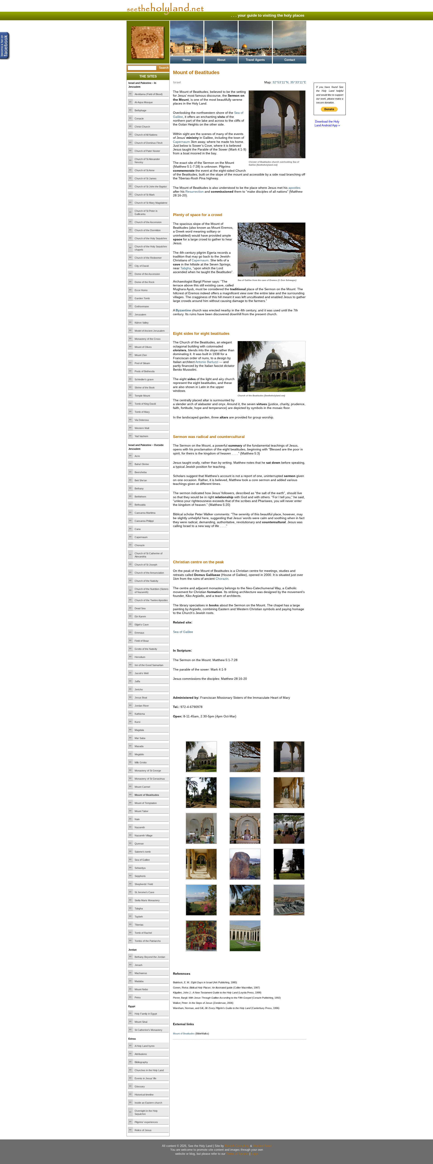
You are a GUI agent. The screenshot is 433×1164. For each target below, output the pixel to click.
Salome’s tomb (143, 851)
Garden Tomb (142, 298)
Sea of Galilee (142, 859)
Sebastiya (140, 868)
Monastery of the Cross (148, 339)
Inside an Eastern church (148, 1102)
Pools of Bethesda (144, 371)
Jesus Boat (141, 697)
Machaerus (141, 973)
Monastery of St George (148, 770)
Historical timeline (144, 1094)
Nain (137, 819)
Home (187, 60)
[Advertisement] (226, 549)
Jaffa (137, 681)
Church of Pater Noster (147, 151)
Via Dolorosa (142, 420)
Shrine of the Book (145, 387)
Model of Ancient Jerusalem (150, 330)
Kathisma (140, 713)
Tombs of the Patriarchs (148, 941)
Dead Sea (140, 608)
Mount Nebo (141, 989)
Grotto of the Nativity (146, 649)
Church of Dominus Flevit (148, 143)
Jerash (138, 965)
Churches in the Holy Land (149, 1070)
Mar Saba (140, 738)
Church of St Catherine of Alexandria (148, 555)
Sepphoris (140, 876)
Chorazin (140, 545)
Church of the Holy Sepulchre (151, 238)
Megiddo (139, 754)
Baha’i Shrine (142, 464)
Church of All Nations (146, 134)
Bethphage (140, 110)
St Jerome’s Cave (144, 892)
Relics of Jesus (143, 1130)
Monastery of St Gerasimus (150, 778)
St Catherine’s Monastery (148, 1030)
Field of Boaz (142, 640)
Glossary (140, 1086)
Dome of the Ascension (147, 274)
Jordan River (142, 705)
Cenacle (139, 118)
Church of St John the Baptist (151, 186)
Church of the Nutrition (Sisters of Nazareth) (151, 590)
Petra (137, 997)
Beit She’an (141, 480)
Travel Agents (255, 60)
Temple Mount (142, 395)
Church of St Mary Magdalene (151, 202)
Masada (139, 746)
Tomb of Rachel (143, 932)
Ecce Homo (141, 290)
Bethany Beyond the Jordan (150, 957)
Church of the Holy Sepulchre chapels (151, 248)
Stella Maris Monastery (147, 900)
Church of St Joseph (146, 564)
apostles (294, 187)
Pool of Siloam (142, 363)
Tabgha (139, 908)
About (221, 60)
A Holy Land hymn (144, 1046)
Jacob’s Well (141, 673)
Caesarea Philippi (144, 521)
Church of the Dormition (148, 230)
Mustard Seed (262, 1146)
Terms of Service (237, 1153)
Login (254, 1153)
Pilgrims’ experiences (146, 1122)
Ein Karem (140, 616)
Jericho (139, 689)
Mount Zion (141, 355)
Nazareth (140, 827)
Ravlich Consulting (237, 1146)
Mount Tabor (141, 811)
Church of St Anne (144, 170)
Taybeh (139, 916)
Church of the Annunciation (149, 572)
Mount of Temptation (146, 803)
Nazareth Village (143, 835)
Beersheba (141, 472)
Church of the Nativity (146, 581)
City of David (142, 266)
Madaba (139, 981)
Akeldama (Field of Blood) (149, 94)
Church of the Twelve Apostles (151, 600)
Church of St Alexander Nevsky (147, 161)
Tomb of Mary (142, 412)
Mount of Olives (143, 347)
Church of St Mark (145, 194)
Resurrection (194, 191)
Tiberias (139, 924)
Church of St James (146, 178)
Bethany (139, 488)
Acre (137, 456)
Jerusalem (140, 314)
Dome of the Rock (144, 282)
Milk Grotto (141, 762)
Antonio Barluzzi (206, 362)
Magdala (139, 730)
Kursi (137, 722)
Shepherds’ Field (144, 884)
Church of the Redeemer (148, 257)
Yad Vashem (141, 436)
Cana (137, 529)
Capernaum (141, 537)
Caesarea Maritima (145, 512)
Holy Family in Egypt (146, 1013)
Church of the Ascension (148, 222)
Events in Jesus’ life (145, 1078)
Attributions (141, 1054)
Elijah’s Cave (142, 624)
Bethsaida (140, 504)
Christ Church (142, 126)
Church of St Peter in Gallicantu (146, 212)
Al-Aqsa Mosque (144, 102)
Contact (289, 60)
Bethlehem (140, 496)
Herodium (140, 657)
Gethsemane (142, 306)
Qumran (139, 843)
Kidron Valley (142, 322)
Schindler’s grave (144, 379)
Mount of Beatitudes (147, 795)
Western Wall (142, 428)
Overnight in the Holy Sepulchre (146, 1112)
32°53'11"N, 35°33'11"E (289, 82)
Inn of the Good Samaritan (149, 665)
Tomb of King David (145, 403)
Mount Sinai (141, 1021)
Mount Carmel (142, 786)
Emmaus (139, 632)
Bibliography (141, 1062)
